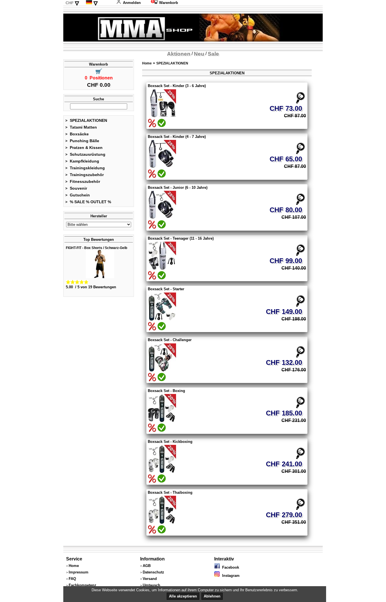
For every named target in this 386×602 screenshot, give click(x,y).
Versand (150, 579)
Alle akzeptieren (183, 596)
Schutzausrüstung (85, 154)
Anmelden (132, 3)
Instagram (230, 575)
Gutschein (77, 195)
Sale (213, 54)
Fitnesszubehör (82, 181)
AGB (147, 566)
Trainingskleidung (85, 168)
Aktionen (178, 54)
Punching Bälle (82, 140)
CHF (70, 3)
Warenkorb (164, 3)
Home (147, 63)
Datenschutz (153, 572)
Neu (199, 54)
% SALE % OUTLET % (88, 202)
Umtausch (151, 585)
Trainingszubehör (84, 174)
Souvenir (76, 188)
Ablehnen (212, 596)
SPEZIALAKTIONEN (86, 120)
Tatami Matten (81, 127)
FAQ (72, 579)
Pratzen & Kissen (84, 147)
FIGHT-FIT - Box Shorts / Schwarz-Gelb (96, 248)
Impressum (78, 572)
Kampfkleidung (82, 161)
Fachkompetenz (82, 585)
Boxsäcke (77, 134)
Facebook (229, 567)
